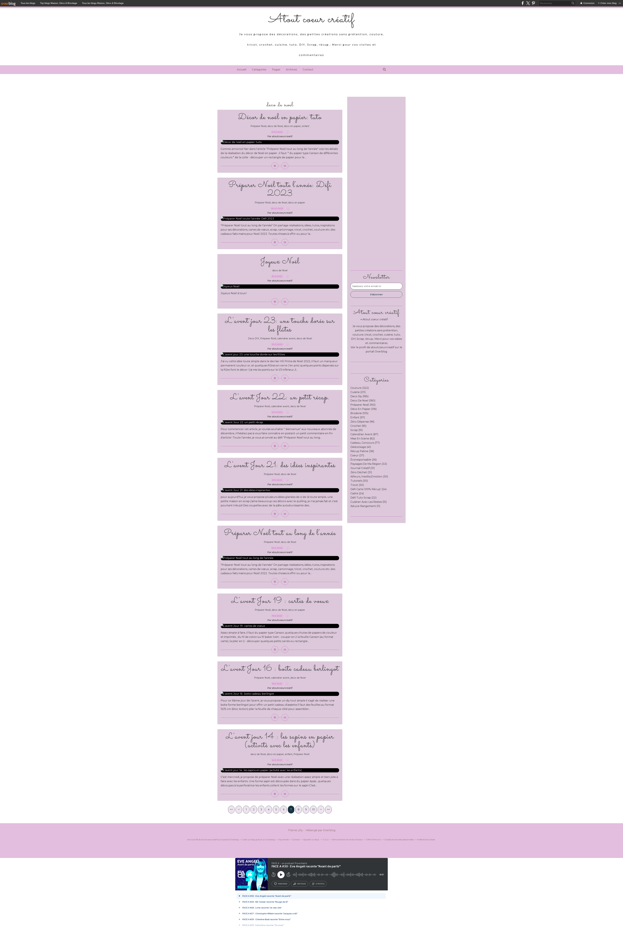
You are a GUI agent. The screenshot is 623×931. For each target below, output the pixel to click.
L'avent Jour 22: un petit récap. (280, 397)
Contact (308, 69)
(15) (368, 501)
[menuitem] (241, 69)
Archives (291, 69)
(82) (362, 438)
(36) (363, 459)
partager (301, 884)
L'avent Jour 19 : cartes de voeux (280, 601)
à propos (320, 884)
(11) (365, 506)
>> (328, 809)
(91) (356, 430)
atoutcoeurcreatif (382, 347)
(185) (359, 396)
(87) (364, 434)
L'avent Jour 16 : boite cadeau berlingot (280, 669)
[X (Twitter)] (528, 3)
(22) (363, 497)
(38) (362, 451)
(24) (368, 489)
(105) (359, 413)
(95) (358, 425)
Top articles (283, 839)
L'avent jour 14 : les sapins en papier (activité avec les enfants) (280, 741)
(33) (368, 463)
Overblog (329, 830)
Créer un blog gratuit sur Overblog (258, 839)
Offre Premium (373, 839)
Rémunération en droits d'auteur (347, 839)
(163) (363, 404)
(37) (357, 455)
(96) (362, 421)
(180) (362, 400)
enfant (305, 126)
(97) (357, 417)
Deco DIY (253, 338)
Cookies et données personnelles (399, 839)
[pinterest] (533, 3)
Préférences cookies (426, 839)
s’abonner (282, 884)
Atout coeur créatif (311, 19)
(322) (359, 387)
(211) (358, 392)
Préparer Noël (258, 126)
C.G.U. (326, 839)
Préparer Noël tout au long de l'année (280, 533)
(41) (360, 447)
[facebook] (523, 3)
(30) (369, 476)
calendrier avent (286, 338)
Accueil (241, 69)
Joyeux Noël (279, 262)
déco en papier (292, 126)
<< (231, 809)
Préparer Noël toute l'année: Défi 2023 (279, 189)
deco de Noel (275, 126)
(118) (363, 409)
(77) (365, 442)
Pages (276, 69)
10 (313, 809)
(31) (362, 468)
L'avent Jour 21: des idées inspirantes (280, 465)
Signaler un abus (311, 839)
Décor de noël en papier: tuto (280, 117)
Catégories (259, 69)
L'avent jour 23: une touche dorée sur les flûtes (280, 325)
